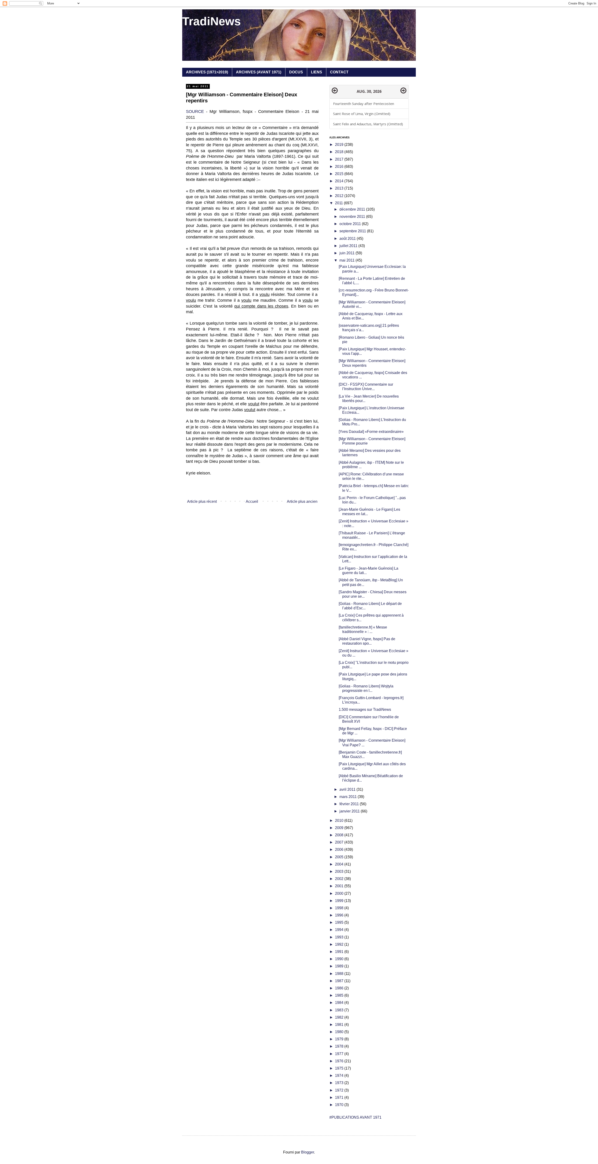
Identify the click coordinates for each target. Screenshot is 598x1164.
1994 (339, 930)
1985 (339, 995)
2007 (339, 842)
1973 (339, 1083)
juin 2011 (347, 253)
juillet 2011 (348, 246)
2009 (339, 828)
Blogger (307, 1152)
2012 (339, 196)
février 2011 (349, 804)
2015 (339, 174)
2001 (339, 886)
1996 (339, 915)
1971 (339, 1097)
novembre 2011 (352, 217)
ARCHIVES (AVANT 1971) (258, 72)
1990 (339, 959)
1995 (339, 922)
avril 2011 (347, 789)
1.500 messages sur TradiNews (365, 709)
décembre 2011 (352, 209)
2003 (339, 871)
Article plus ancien (302, 501)
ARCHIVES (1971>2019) (207, 72)
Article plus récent (202, 501)
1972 (339, 1090)
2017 (339, 159)
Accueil (252, 501)
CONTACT (339, 72)
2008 (339, 835)
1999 (339, 901)
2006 (339, 849)
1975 (339, 1068)
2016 (339, 167)
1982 (339, 1017)
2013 (339, 188)
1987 (339, 981)
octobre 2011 (350, 224)
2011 (339, 203)
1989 (339, 966)
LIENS (316, 72)
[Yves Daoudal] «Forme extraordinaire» (371, 432)
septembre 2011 (353, 231)
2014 (339, 181)
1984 (339, 1003)
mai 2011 (347, 260)
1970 (339, 1105)
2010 (339, 821)
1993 (339, 937)
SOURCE (195, 111)
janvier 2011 (350, 811)
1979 (339, 1039)
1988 (339, 974)
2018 (339, 152)
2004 (339, 864)
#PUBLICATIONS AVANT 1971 (355, 1117)
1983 (339, 1010)
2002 (339, 879)
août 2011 (348, 239)
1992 (339, 944)
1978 (339, 1046)
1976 (339, 1061)
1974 (339, 1076)
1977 (339, 1054)
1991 (339, 952)
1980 (339, 1032)
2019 (339, 145)
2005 (339, 857)
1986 (339, 988)
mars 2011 (348, 797)
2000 (339, 893)
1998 (339, 908)
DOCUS (296, 72)
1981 (339, 1025)
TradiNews (211, 21)
